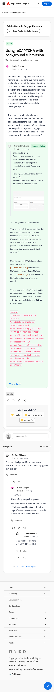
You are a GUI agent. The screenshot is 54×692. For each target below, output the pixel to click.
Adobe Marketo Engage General (15, 12)
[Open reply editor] (27, 436)
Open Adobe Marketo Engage (25, 31)
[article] (27, 469)
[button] (15, 60)
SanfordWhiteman (21, 146)
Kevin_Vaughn (18, 66)
